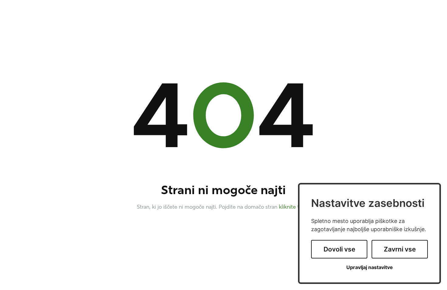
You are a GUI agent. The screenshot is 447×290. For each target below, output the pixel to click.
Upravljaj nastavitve (369, 267)
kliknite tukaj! (294, 207)
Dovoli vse (339, 249)
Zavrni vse (400, 249)
